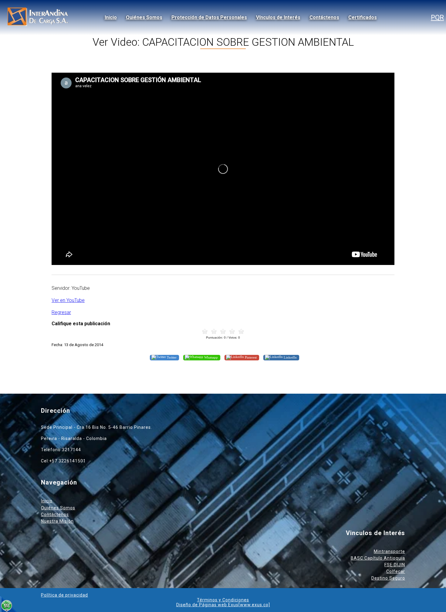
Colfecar (395, 571)
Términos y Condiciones (223, 599)
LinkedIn (290, 357)
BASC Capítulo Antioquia (378, 558)
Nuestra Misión (57, 521)
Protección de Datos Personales (209, 17)
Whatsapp (210, 357)
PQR (437, 17)
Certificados (362, 17)
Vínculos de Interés (278, 17)
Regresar (61, 312)
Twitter (171, 357)
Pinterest (250, 357)
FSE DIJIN (394, 564)
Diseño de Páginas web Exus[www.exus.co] (223, 604)
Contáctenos (324, 17)
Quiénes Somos (144, 17)
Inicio (111, 17)
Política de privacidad (64, 595)
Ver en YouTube (68, 300)
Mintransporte (389, 551)
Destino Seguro (388, 578)
